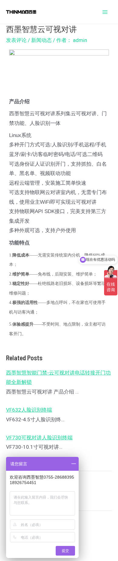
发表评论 (16, 40)
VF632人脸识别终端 (29, 410)
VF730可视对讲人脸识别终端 (39, 438)
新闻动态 (41, 40)
